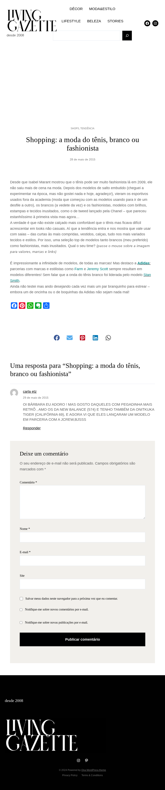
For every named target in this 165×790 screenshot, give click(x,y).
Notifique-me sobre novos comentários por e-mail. (57, 609)
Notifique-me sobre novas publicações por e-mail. (56, 622)
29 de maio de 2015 (35, 397)
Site (22, 575)
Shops (75, 128)
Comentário (28, 482)
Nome (25, 528)
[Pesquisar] (127, 36)
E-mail (25, 552)
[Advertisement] (82, 79)
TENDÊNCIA (87, 128)
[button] (56, 337)
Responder (32, 428)
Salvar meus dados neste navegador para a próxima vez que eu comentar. (71, 598)
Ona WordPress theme (93, 770)
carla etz (30, 392)
